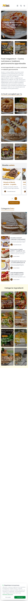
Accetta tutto (20, 597)
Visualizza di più (14, 202)
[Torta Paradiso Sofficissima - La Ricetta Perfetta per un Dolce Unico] (14, 223)
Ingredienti (4, 43)
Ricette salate (6, 19)
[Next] (16, 198)
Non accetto (8, 597)
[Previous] (12, 198)
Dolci (4, 103)
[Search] (21, 6)
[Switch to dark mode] (24, 5)
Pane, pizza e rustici (20, 43)
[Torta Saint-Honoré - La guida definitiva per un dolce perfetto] (14, 129)
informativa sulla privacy (7, 594)
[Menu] (17, 5)
